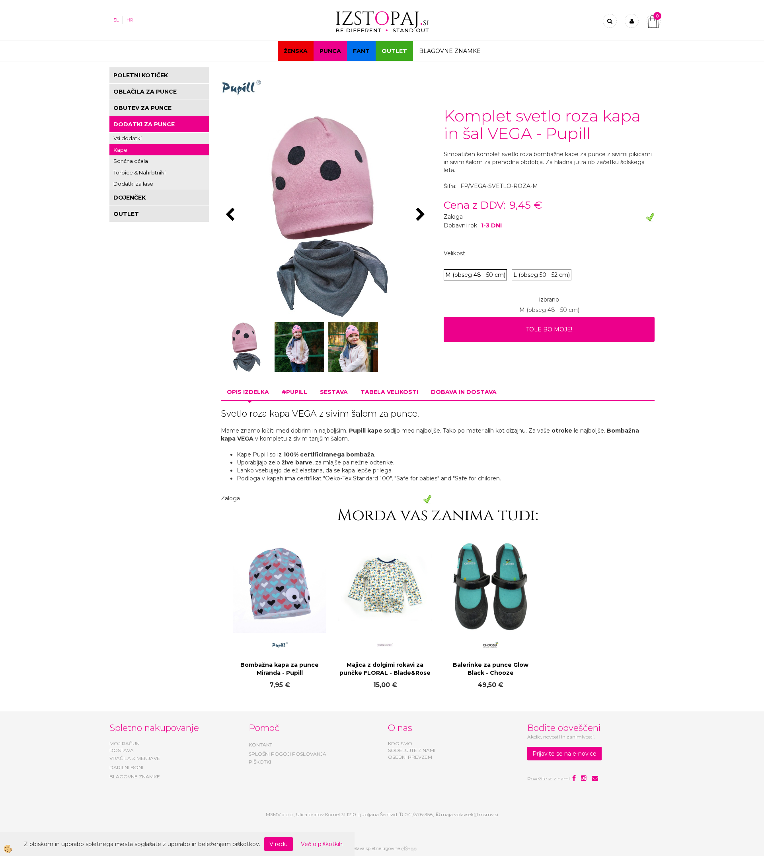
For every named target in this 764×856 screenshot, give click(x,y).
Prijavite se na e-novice (564, 753)
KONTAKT (260, 745)
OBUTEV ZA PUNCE (142, 108)
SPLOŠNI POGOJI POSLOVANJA (287, 754)
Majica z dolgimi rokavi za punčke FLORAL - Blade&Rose (385, 668)
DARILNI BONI (126, 767)
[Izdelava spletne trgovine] (409, 848)
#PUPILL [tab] (294, 392)
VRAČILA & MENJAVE (134, 758)
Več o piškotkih (322, 844)
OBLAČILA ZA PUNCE (145, 91)
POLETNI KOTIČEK (140, 75)
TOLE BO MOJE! (549, 329)
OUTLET (394, 51)
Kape (120, 150)
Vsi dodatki (127, 138)
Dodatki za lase (133, 183)
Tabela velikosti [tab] (389, 392)
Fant (361, 51)
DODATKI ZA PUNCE (144, 124)
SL (116, 20)
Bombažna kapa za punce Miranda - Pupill (279, 668)
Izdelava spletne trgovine (373, 848)
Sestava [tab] (334, 392)
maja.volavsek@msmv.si (469, 814)
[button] (421, 215)
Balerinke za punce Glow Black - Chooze (490, 668)
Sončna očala (130, 161)
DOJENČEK (129, 197)
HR (130, 20)
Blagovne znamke (450, 51)
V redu (278, 844)
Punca (330, 51)
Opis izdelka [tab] (248, 392)
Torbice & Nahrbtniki (139, 172)
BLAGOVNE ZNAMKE (134, 777)
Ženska (296, 51)
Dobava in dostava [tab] (464, 392)
